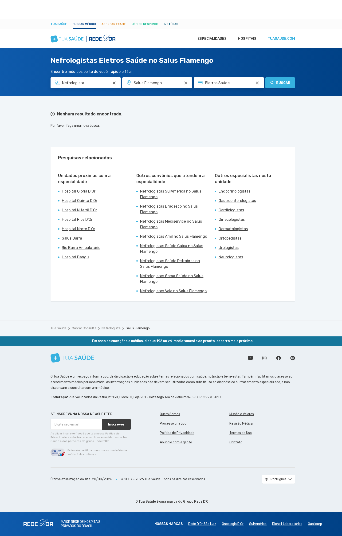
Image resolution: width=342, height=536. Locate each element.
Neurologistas (231, 257)
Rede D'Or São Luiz (202, 524)
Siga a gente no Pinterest (292, 358)
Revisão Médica (241, 424)
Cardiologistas (231, 210)
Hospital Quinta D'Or (79, 200)
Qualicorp (315, 524)
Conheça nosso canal (250, 358)
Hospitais (247, 38)
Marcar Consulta (84, 328)
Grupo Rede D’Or (196, 502)
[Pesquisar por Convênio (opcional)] (257, 83)
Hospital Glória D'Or (78, 191)
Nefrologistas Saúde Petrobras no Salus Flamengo (170, 264)
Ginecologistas (232, 219)
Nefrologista (111, 328)
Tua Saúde (59, 24)
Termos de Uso (240, 433)
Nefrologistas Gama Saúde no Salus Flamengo (171, 279)
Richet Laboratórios (287, 524)
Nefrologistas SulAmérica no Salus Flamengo (170, 194)
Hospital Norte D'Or (78, 229)
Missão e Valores (241, 414)
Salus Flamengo (138, 328)
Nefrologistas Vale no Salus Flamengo (173, 291)
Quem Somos (170, 414)
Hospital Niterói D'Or (79, 210)
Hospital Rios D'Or (77, 219)
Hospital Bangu (75, 257)
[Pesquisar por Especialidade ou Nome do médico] (114, 83)
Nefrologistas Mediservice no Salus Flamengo (171, 224)
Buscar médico (84, 24)
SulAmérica (258, 524)
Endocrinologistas (234, 191)
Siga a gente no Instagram (264, 358)
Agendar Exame (114, 24)
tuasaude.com (281, 38)
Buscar (283, 83)
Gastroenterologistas (237, 200)
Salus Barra (72, 238)
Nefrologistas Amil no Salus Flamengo (173, 236)
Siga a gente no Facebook (278, 358)
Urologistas (229, 247)
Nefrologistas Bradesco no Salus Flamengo (169, 209)
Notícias (171, 24)
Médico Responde (145, 24)
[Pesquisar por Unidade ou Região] (186, 83)
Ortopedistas (230, 238)
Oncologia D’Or (233, 524)
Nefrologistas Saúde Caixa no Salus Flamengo (171, 249)
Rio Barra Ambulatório (81, 247)
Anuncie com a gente (176, 442)
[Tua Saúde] (72, 358)
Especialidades (212, 38)
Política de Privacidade (177, 433)
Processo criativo (173, 424)
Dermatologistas (233, 229)
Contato (235, 442)
